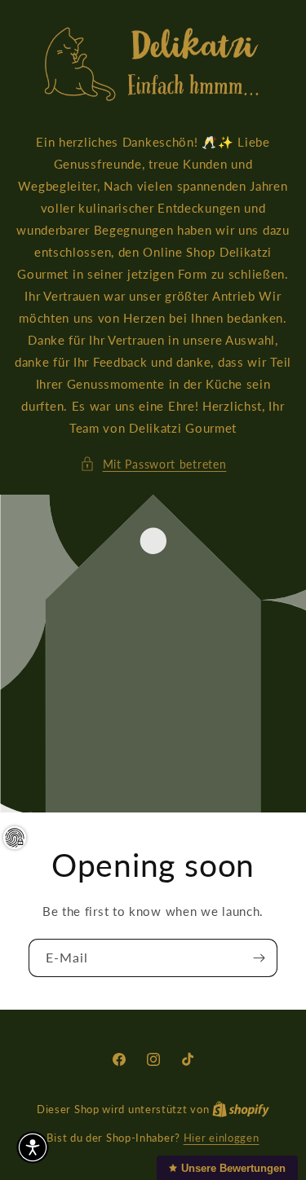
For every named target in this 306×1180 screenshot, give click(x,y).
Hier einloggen (221, 1137)
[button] (153, 464)
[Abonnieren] (259, 958)
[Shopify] (240, 1109)
